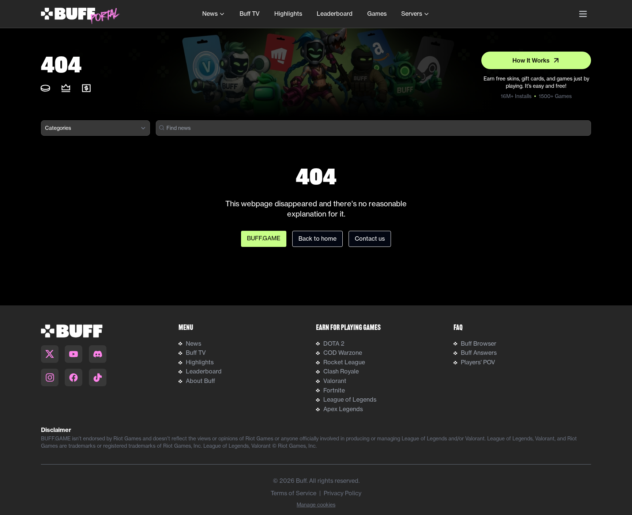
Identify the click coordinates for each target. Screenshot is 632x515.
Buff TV (250, 13)
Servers (411, 13)
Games (377, 13)
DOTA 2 (334, 343)
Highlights (288, 13)
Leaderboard (335, 13)
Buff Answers (479, 352)
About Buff (200, 380)
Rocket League (344, 362)
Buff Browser (478, 343)
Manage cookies (316, 504)
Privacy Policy (342, 493)
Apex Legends (343, 409)
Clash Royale (341, 371)
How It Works (531, 60)
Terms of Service (293, 493)
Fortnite (334, 390)
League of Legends (349, 399)
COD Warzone (342, 352)
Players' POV (478, 362)
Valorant (334, 380)
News (210, 13)
